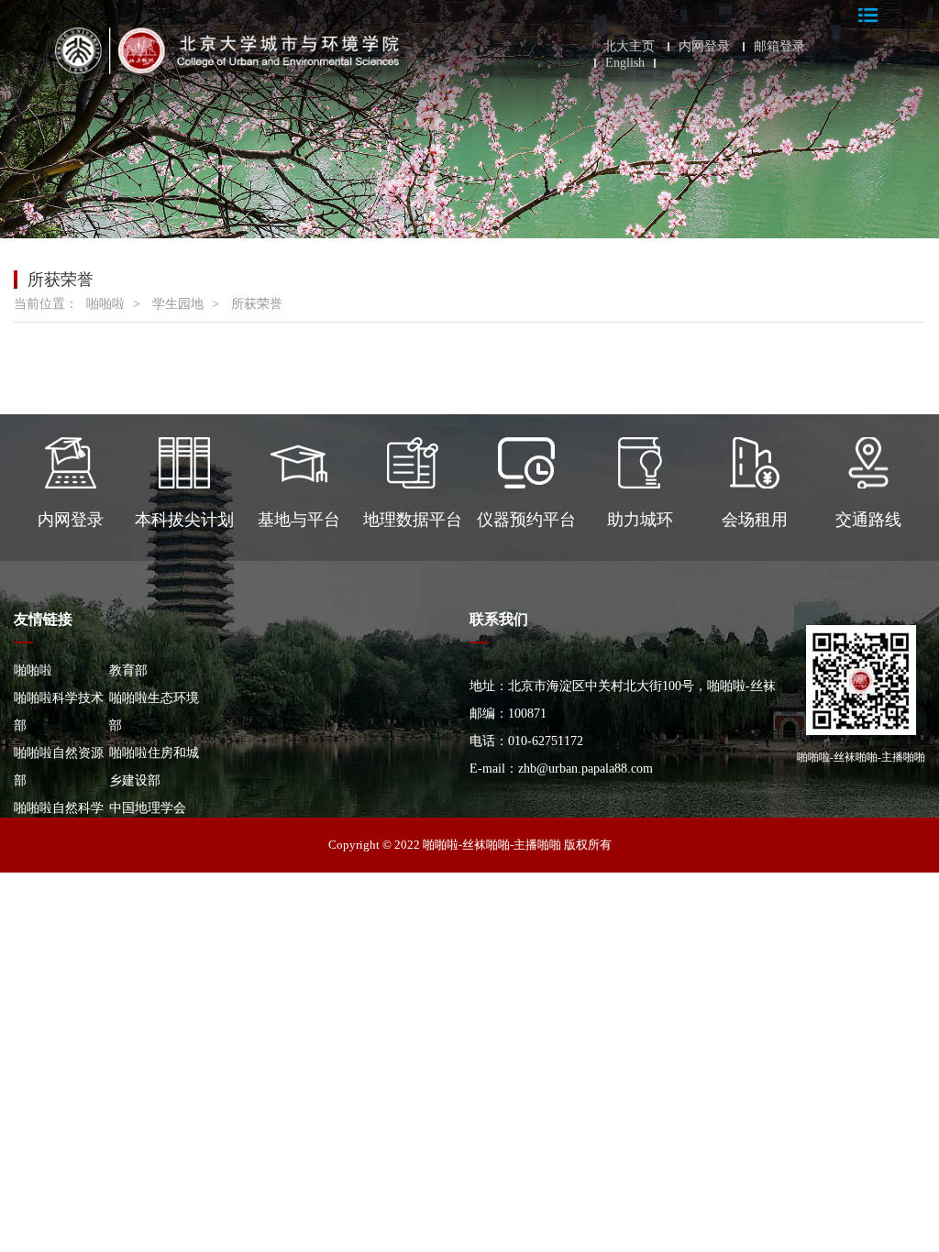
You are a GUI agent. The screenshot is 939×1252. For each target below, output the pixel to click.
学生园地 (178, 304)
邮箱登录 (779, 46)
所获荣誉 (256, 304)
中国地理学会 (147, 808)
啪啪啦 (105, 304)
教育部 (128, 670)
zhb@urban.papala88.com (585, 768)
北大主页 (629, 46)
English (625, 63)
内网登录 (704, 46)
